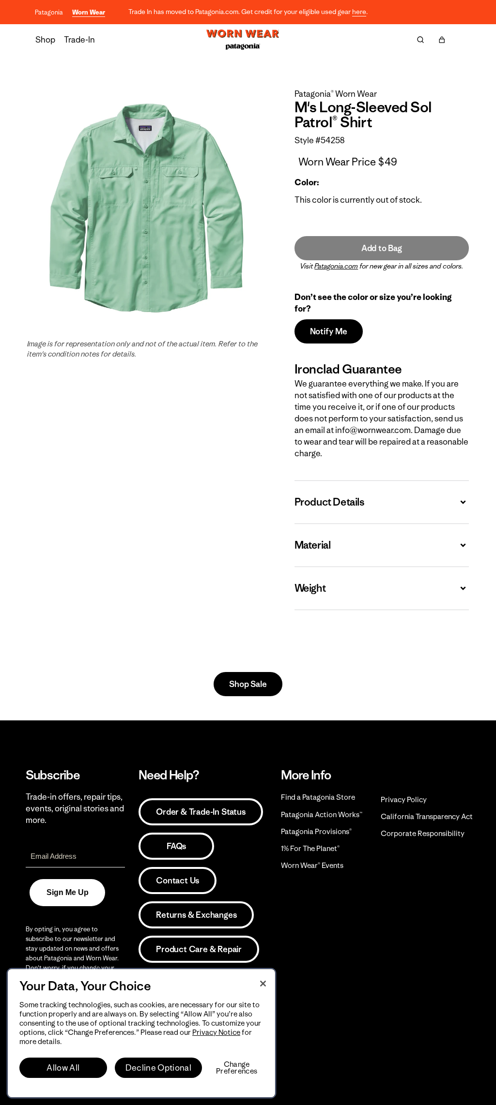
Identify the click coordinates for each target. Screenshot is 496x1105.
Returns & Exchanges (196, 915)
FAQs (176, 846)
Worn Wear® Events (312, 865)
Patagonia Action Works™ (321, 814)
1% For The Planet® (310, 848)
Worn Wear (88, 12)
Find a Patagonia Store (318, 797)
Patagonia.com (336, 266)
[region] (141, 1033)
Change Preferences (236, 1068)
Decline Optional (158, 1067)
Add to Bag (381, 248)
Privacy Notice (216, 1032)
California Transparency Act (427, 816)
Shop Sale (247, 684)
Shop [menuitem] (45, 39)
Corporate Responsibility (423, 833)
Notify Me (328, 331)
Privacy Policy (404, 799)
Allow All (62, 1067)
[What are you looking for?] (420, 39)
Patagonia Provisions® (316, 831)
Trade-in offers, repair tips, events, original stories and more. (75, 808)
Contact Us (177, 880)
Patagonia (49, 12)
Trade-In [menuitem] (79, 39)
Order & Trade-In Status (200, 811)
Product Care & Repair (199, 949)
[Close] (263, 983)
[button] (441, 39)
